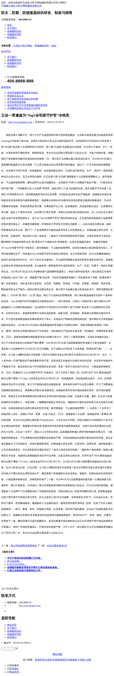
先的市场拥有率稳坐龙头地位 (22, 92)
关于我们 (12, 28)
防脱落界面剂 (60, 659)
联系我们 (12, 37)
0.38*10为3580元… (17, 564)
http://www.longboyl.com (20, 122)
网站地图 (57, 654)
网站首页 (12, 625)
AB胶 (88, 659)
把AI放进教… (14, 561)
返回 (54, 45)
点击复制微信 (8, 648)
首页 (9, 25)
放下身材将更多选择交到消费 (22, 99)
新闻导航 (6, 51)
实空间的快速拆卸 (16, 102)
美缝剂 (38, 659)
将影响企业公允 (15, 96)
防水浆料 (47, 659)
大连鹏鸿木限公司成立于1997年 (23, 108)
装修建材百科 (14, 34)
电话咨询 (14, 672)
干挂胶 (81, 659)
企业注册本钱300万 (57, 545)
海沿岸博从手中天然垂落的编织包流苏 (27, 105)
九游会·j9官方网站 (22, 45)
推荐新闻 (6, 87)
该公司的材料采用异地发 (24, 545)
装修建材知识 (14, 31)
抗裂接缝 (72, 659)
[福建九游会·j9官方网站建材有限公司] (21, 5)
